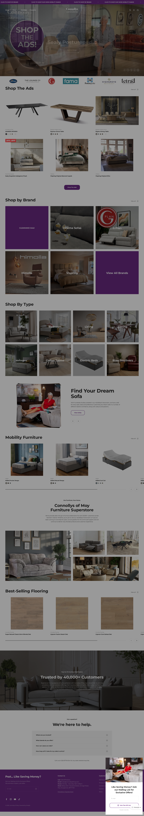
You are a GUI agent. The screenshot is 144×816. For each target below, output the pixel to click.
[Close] (139, 761)
